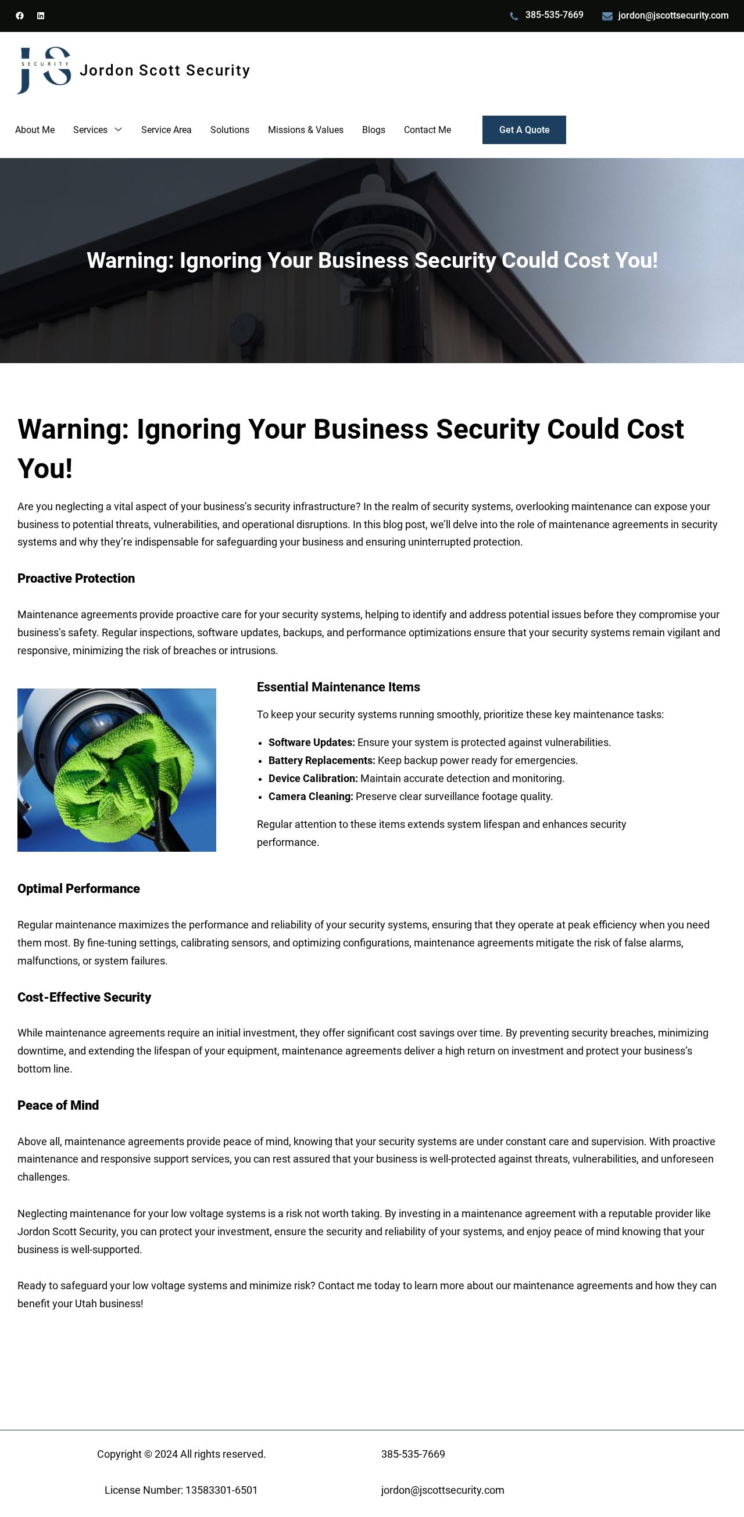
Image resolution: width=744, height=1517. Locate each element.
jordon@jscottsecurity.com (673, 15)
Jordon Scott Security (165, 70)
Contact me (345, 1286)
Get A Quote (524, 129)
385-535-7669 (554, 14)
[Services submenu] (118, 129)
